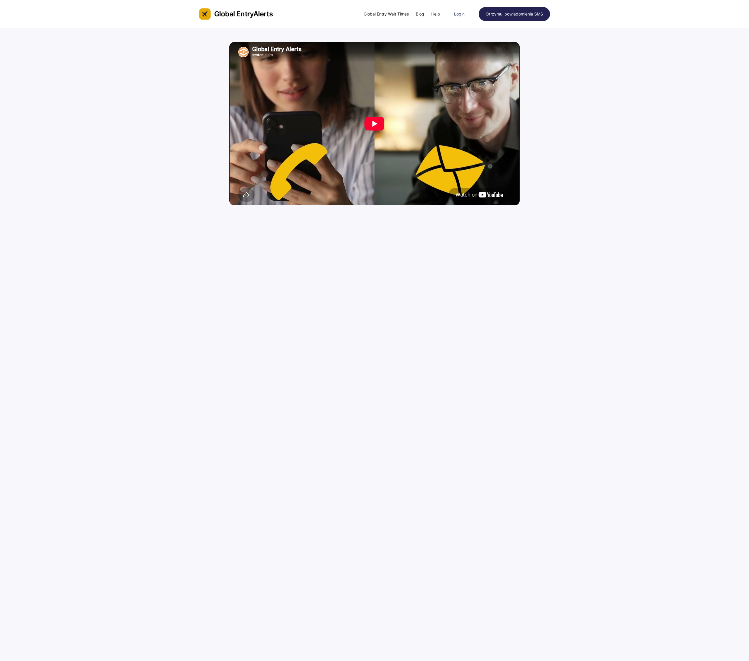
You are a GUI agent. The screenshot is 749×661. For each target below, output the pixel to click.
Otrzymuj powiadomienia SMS (514, 13)
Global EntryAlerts (243, 14)
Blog (420, 13)
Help (435, 13)
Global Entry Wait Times (386, 13)
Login (459, 13)
